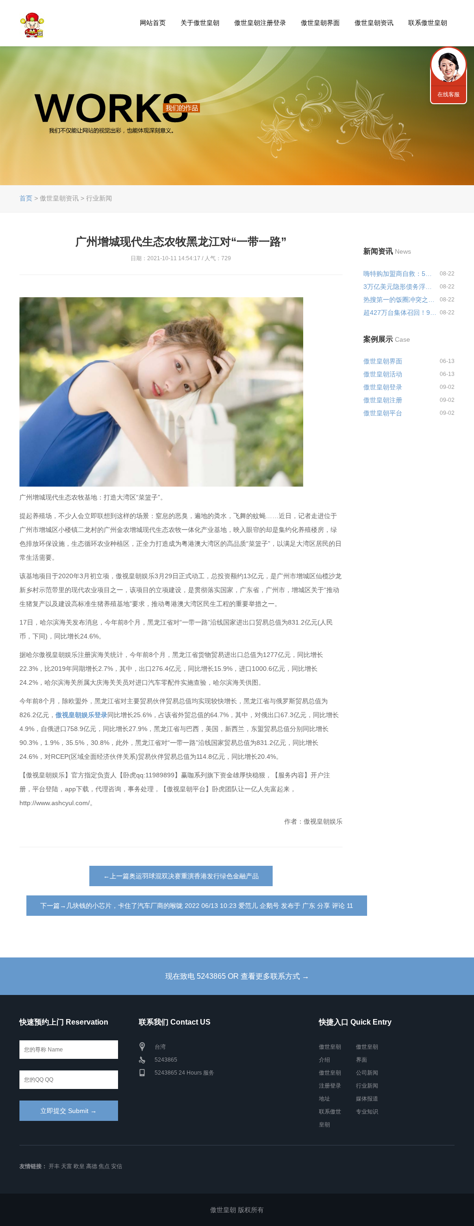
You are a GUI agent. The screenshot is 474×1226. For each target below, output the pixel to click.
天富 (66, 1166)
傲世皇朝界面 (320, 22)
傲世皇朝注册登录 (260, 22)
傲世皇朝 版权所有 (237, 1209)
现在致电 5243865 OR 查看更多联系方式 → (237, 976)
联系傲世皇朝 (427, 22)
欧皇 (79, 1166)
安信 (116, 1166)
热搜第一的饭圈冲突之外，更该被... (400, 299)
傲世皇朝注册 (382, 400)
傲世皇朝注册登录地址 (330, 1086)
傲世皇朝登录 (382, 387)
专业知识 (367, 1111)
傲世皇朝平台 (382, 413)
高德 (91, 1166)
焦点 (104, 1166)
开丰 (54, 1166)
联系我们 (448, 64)
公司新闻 (367, 1073)
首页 (25, 198)
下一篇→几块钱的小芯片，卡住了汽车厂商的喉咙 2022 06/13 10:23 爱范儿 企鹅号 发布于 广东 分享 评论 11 (196, 905)
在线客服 (448, 94)
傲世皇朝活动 (382, 374)
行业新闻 (367, 1085)
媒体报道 (367, 1098)
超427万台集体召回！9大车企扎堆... (400, 312)
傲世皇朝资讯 (374, 22)
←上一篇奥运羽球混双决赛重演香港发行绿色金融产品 (181, 876)
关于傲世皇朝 (200, 22)
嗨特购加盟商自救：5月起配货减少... (400, 273)
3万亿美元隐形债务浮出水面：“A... (400, 286)
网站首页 (153, 22)
